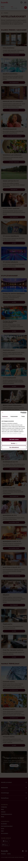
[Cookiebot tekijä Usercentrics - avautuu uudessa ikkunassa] (20, 413)
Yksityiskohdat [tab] (14, 416)
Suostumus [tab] (5, 416)
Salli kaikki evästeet (14, 439)
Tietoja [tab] (23, 416)
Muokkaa (13, 443)
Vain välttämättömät (14, 447)
